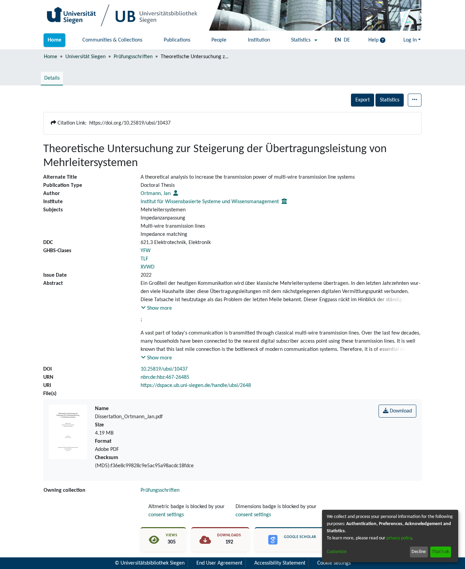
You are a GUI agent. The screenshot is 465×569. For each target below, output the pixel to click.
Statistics (389, 100)
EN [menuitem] (338, 40)
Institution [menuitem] (259, 40)
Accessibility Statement (279, 563)
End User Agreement (219, 563)
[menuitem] (302, 40)
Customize (337, 551)
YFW (145, 251)
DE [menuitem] (347, 40)
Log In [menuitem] (410, 40)
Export (362, 100)
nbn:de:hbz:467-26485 (165, 377)
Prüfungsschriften (133, 57)
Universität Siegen (85, 57)
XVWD (148, 267)
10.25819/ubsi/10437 (164, 369)
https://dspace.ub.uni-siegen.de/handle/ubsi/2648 (196, 385)
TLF (144, 259)
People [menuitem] (218, 40)
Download (400, 411)
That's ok (440, 551)
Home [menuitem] (54, 40)
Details (52, 78)
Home (50, 57)
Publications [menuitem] (177, 40)
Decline (419, 551)
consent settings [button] (166, 515)
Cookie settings (334, 563)
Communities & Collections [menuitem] (112, 40)
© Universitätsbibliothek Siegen (150, 563)
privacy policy (399, 538)
